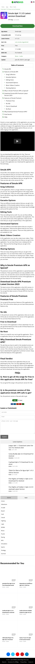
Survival (3, 553)
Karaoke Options (11, 77)
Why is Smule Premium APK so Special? (16, 91)
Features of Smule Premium (12, 98)
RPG (2, 540)
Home (3, 7)
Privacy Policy (23, 662)
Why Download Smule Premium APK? (15, 112)
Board (3, 511)
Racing (3, 537)
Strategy (3, 550)
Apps (7, 7)
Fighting (3, 521)
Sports (3, 547)
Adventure (4, 504)
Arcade (3, 507)
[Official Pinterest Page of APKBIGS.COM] (22, 654)
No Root (8, 109)
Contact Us (30, 662)
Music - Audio (13, 7)
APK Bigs (10, 19)
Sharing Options (11, 88)
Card (2, 514)
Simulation (4, 544)
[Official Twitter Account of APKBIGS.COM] (13, 654)
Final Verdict (8, 114)
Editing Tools (10, 80)
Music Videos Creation (13, 85)
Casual (3, 517)
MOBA (3, 527)
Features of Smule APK (11, 72)
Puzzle (3, 534)
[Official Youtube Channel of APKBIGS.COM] (17, 654)
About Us (4, 662)
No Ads (8, 103)
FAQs (5, 117)
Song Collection (10, 74)
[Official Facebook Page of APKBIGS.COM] (8, 654)
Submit (4, 437)
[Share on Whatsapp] (23, 404)
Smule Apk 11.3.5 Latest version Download (10, 9)
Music (2, 530)
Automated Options (12, 83)
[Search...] (29, 1)
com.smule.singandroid (21, 42)
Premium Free (10, 101)
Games (9, 497)
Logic (2, 524)
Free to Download (11, 106)
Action (3, 501)
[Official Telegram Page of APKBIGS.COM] (27, 654)
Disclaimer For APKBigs (13, 662)
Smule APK (7, 69)
